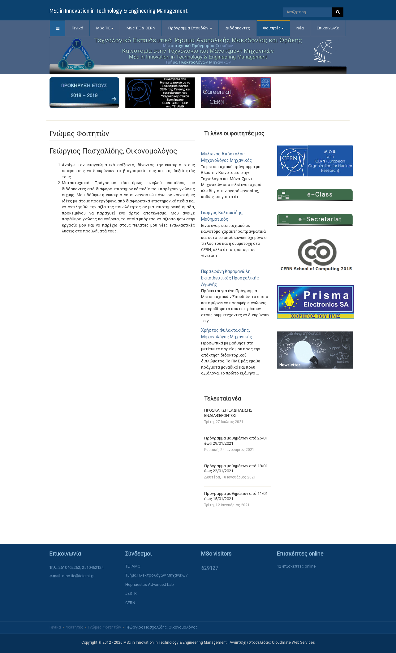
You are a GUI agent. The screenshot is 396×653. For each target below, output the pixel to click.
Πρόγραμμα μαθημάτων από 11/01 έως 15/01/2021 (236, 496)
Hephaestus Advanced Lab (149, 584)
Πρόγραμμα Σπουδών (188, 28)
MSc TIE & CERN (141, 28)
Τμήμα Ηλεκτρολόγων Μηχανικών (156, 575)
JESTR (131, 593)
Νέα (300, 28)
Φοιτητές (272, 28)
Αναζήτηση (337, 12)
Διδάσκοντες (237, 28)
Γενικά (77, 28)
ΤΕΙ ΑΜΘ (132, 566)
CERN (130, 602)
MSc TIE (103, 28)
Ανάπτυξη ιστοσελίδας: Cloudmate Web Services (272, 642)
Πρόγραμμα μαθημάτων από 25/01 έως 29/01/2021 (236, 441)
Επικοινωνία (328, 28)
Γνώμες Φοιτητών (104, 627)
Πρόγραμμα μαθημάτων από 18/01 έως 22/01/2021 (236, 469)
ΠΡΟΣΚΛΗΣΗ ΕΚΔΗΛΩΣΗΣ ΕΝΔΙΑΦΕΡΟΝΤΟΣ (228, 413)
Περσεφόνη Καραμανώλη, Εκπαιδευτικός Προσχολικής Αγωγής (230, 278)
